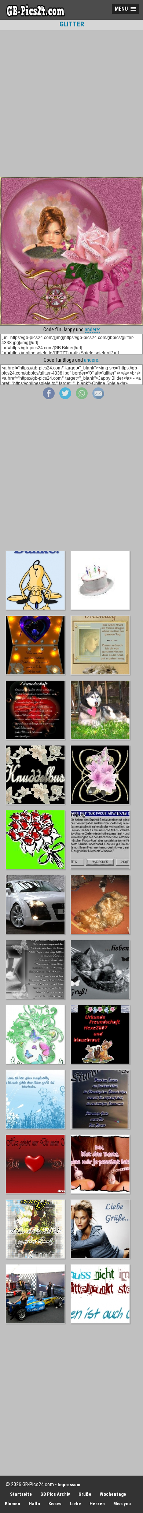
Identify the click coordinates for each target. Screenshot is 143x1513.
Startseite (21, 1494)
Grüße (84, 1494)
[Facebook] (49, 397)
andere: (92, 329)
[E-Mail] (98, 397)
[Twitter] (65, 397)
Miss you (122, 1503)
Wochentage (113, 1494)
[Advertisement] (71, 103)
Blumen (12, 1503)
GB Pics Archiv (55, 1494)
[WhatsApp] (82, 397)
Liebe (75, 1503)
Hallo (34, 1503)
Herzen (97, 1503)
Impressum (69, 1484)
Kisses (54, 1503)
